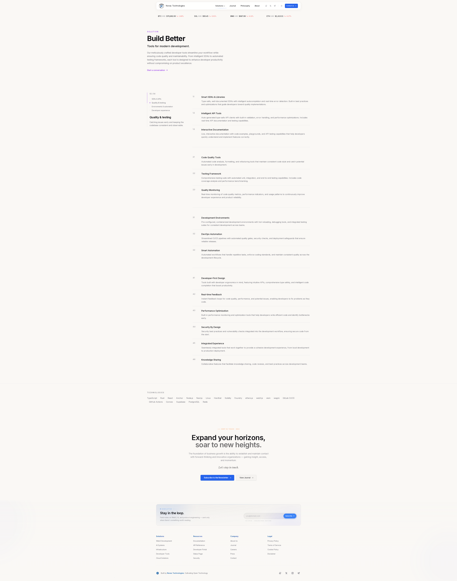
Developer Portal (200, 549)
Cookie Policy (273, 549)
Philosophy (245, 6)
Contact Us (290, 6)
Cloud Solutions (162, 558)
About (257, 6)
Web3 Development (164, 541)
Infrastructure (161, 549)
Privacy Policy (273, 541)
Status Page (198, 554)
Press (232, 554)
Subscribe (288, 516)
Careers (233, 549)
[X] (270, 6)
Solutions (219, 6)
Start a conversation (156, 70)
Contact (233, 558)
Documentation (199, 541)
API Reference (199, 545)
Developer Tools (162, 554)
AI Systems (160, 545)
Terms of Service (274, 545)
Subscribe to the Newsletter (216, 478)
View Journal (245, 478)
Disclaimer (272, 554)
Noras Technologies (175, 573)
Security (196, 558)
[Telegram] (275, 6)
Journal (232, 6)
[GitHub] (266, 6)
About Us (234, 541)
